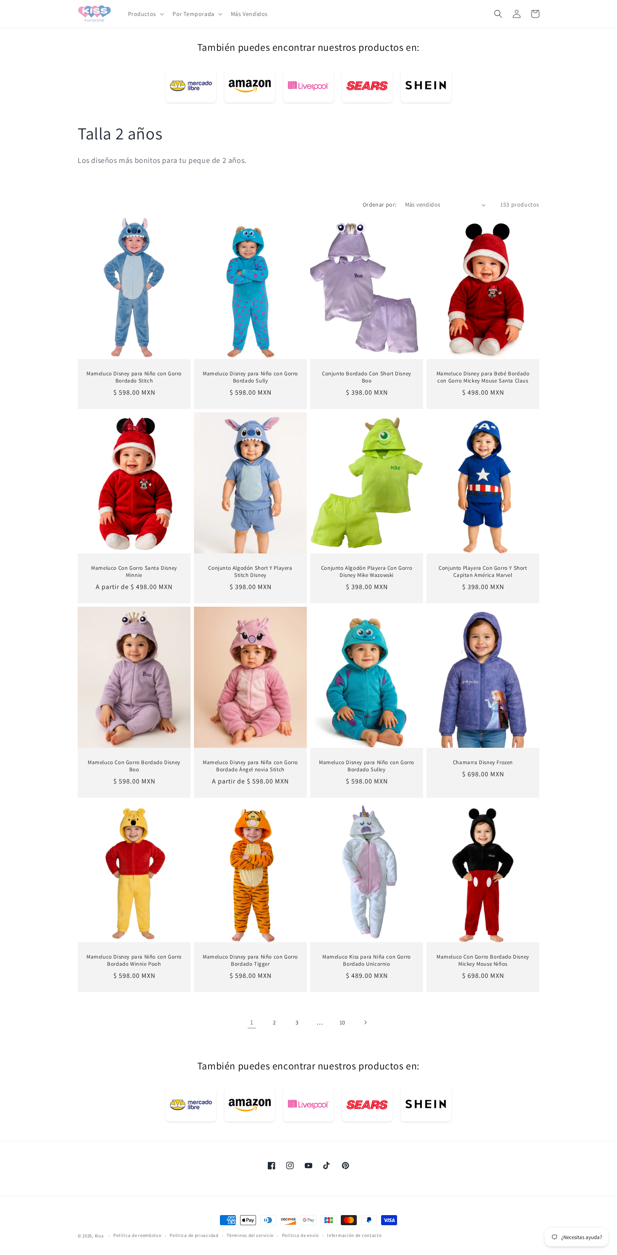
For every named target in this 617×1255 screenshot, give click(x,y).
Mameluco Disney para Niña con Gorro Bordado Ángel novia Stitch (250, 766)
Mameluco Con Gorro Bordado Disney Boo (134, 766)
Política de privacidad (194, 1235)
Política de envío (300, 1235)
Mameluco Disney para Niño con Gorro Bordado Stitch (134, 377)
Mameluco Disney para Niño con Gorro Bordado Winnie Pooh (134, 961)
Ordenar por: (380, 204)
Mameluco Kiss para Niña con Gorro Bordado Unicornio (366, 961)
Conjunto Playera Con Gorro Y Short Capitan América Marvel (483, 572)
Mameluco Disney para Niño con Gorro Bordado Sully (250, 377)
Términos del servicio (250, 1235)
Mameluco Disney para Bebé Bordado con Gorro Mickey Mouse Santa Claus (483, 377)
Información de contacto (354, 1235)
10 (342, 1022)
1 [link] (252, 1022)
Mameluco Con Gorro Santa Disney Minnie (134, 572)
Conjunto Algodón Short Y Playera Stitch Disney (250, 572)
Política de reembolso (137, 1235)
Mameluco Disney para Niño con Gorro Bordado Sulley (366, 766)
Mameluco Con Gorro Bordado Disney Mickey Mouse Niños (483, 961)
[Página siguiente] (365, 1022)
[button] (145, 14)
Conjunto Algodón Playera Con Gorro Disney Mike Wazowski (366, 572)
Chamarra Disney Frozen (483, 763)
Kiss (100, 1236)
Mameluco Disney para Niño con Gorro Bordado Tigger (250, 961)
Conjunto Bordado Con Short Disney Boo (366, 377)
